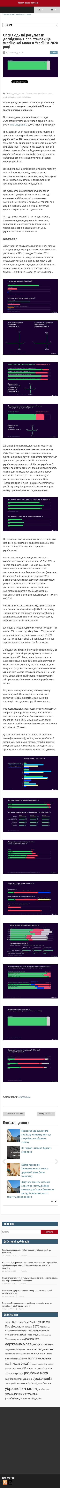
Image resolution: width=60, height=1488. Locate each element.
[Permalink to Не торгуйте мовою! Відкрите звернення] (18, 1158)
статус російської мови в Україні (19, 1383)
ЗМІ (40, 1322)
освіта (48, 1368)
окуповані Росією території (28, 1368)
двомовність (32, 1338)
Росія (24, 1334)
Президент (21, 1331)
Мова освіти (31, 93)
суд (36, 1383)
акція (35, 1334)
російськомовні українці (18, 1379)
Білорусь (8, 1322)
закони (29, 1349)
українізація (13, 1398)
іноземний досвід (32, 1398)
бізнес (8, 1339)
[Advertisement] (30, 1439)
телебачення (44, 1383)
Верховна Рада (20, 1322)
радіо (21, 1374)
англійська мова (45, 1335)
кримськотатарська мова (20, 1354)
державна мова (18, 1344)
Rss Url (5, 1482)
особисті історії (11, 1373)
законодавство (43, 1349)
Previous (5, 1161)
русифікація (8, 97)
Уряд (30, 1335)
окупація (8, 1368)
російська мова (45, 93)
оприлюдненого (18, 124)
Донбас (33, 1322)
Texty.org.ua (24, 1097)
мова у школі (38, 1353)
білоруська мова (17, 1339)
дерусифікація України (15, 1350)
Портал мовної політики (28, 2)
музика (50, 1364)
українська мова (23, 97)
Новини (28, 14)
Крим (42, 1327)
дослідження (18, 93)
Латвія (47, 1327)
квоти (7, 1354)
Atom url (10, 1482)
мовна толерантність (39, 1364)
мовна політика (29, 1358)
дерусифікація (42, 1344)
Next (56, 1161)
